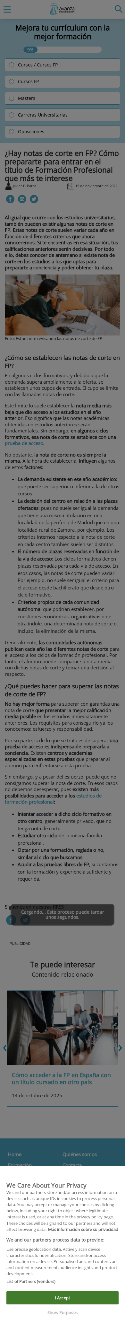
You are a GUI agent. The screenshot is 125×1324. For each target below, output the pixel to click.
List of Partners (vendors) (30, 1281)
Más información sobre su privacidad (83, 1229)
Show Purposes (62, 1312)
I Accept (62, 1298)
